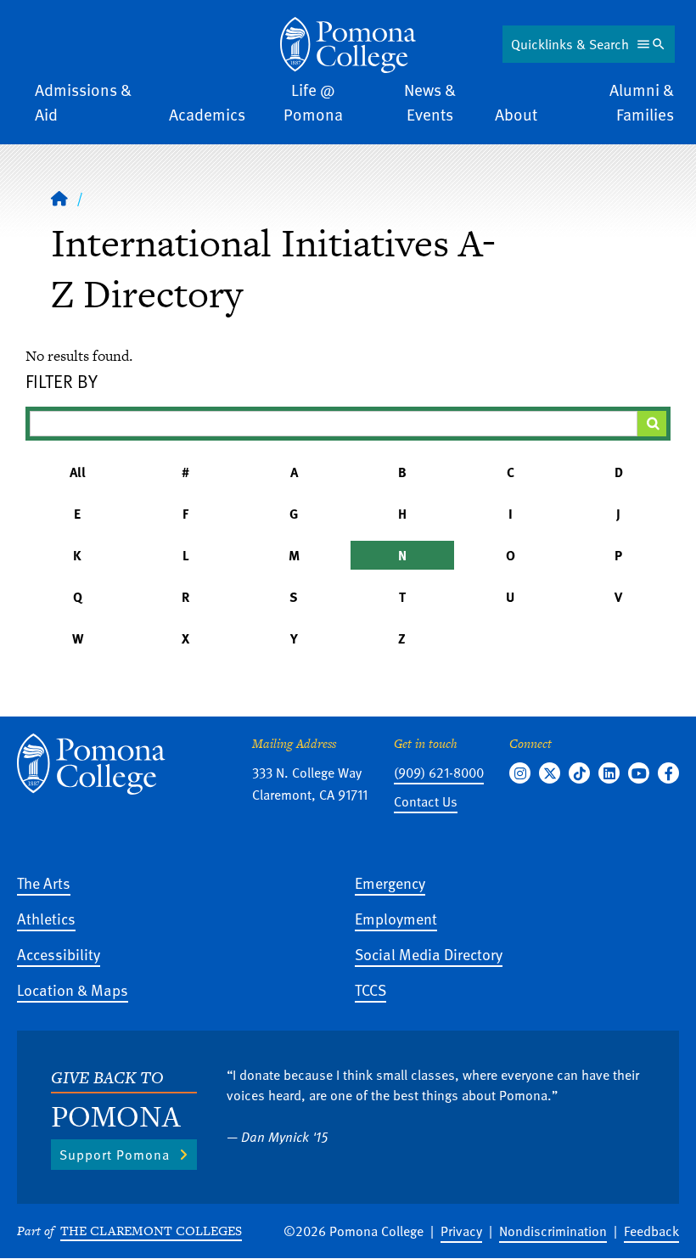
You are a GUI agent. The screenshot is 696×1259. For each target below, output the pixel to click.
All (78, 472)
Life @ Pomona (313, 101)
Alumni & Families (641, 101)
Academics (207, 114)
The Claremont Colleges (151, 1230)
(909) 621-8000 (439, 772)
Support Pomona (114, 1154)
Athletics (46, 918)
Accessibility (58, 953)
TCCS (370, 989)
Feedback (651, 1231)
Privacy (461, 1231)
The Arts (43, 882)
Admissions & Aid (83, 101)
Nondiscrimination (553, 1231)
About (516, 114)
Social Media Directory (428, 953)
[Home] (348, 45)
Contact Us (425, 801)
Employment (396, 918)
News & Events (430, 101)
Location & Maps (72, 989)
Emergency (390, 882)
